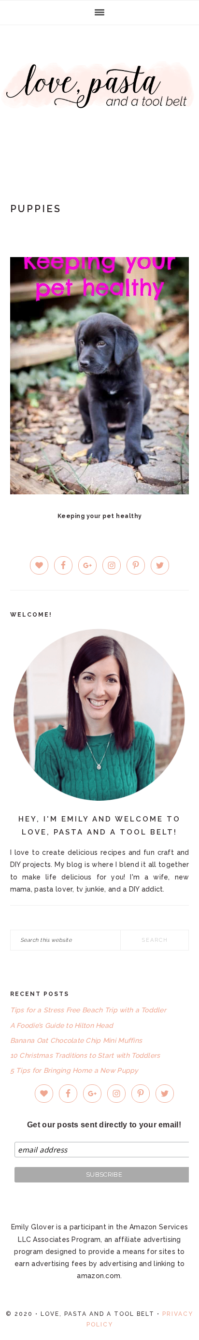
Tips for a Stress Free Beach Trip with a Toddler (88, 1010)
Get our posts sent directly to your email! (104, 1125)
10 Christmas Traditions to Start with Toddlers (85, 1055)
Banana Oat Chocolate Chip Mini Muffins (76, 1040)
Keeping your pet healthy (99, 516)
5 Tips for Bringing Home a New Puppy (74, 1070)
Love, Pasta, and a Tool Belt (99, 97)
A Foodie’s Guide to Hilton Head (62, 1025)
